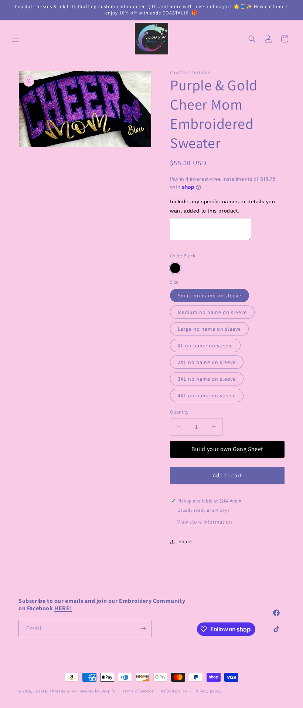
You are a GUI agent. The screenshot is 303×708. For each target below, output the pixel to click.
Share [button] (185, 541)
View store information (204, 521)
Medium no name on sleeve (212, 312)
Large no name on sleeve (209, 328)
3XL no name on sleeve (207, 378)
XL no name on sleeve (205, 345)
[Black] (175, 268)
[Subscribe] (143, 628)
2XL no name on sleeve (207, 362)
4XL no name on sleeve (207, 395)
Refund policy (174, 691)
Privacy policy (208, 691)
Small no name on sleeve (209, 295)
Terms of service (137, 691)
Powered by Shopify (96, 691)
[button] (15, 39)
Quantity (179, 412)
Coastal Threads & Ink (55, 691)
